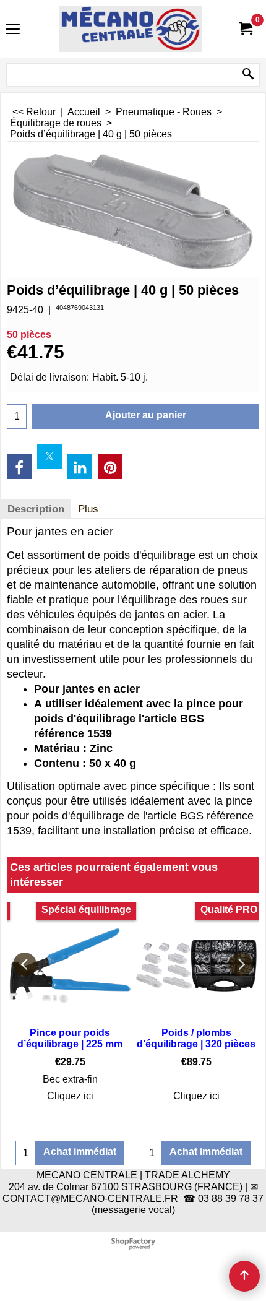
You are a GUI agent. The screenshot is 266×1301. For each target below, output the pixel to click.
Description (35, 509)
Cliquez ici (70, 1096)
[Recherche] (248, 75)
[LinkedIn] (79, 466)
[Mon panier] (245, 29)
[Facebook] (19, 466)
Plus (88, 509)
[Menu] (13, 30)
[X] (49, 456)
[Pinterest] (110, 466)
